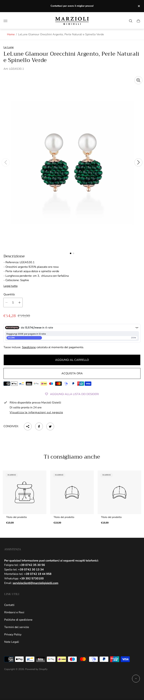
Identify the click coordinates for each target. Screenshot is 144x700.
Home (11, 34)
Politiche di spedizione (18, 620)
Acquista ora (72, 373)
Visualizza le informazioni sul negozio (36, 412)
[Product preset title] (24, 492)
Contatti (9, 605)
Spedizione (29, 347)
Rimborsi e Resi (14, 612)
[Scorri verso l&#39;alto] (136, 678)
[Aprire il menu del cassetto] (5, 21)
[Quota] (28, 426)
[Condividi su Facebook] (39, 426)
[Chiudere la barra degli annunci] (138, 6)
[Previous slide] (5, 162)
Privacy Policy (12, 634)
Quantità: (9, 294)
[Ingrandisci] (138, 80)
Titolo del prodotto (16, 517)
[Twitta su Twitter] (50, 426)
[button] (70, 253)
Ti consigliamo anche (72, 457)
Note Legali (11, 642)
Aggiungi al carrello (72, 360)
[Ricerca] (131, 21)
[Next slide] (138, 162)
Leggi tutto (11, 286)
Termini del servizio (16, 627)
